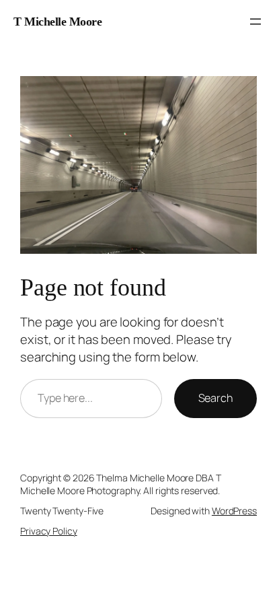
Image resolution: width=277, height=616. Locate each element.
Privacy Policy (48, 530)
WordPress (234, 510)
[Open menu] (255, 21)
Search (215, 397)
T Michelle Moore (57, 21)
